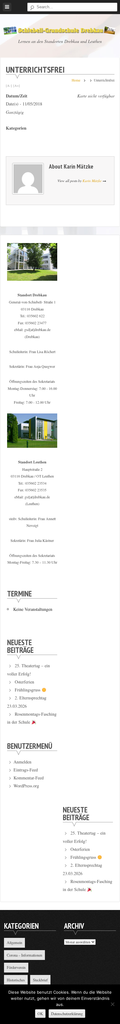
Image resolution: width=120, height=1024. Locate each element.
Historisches (16, 979)
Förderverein (16, 967)
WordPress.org (26, 786)
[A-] (9, 85)
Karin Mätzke (78, 166)
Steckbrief (40, 979)
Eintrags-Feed (26, 770)
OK (40, 1013)
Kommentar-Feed (29, 778)
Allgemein (14, 942)
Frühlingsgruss (28, 690)
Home (76, 80)
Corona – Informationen (24, 955)
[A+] (16, 85)
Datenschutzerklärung (67, 1013)
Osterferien (24, 682)
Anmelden (22, 762)
